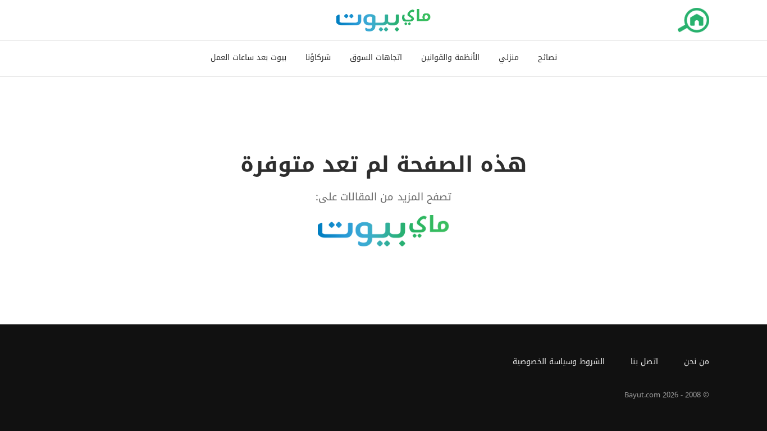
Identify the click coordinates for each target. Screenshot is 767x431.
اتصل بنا (644, 361)
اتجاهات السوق (376, 58)
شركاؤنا (318, 58)
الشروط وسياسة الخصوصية (559, 361)
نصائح (547, 58)
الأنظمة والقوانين (450, 58)
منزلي (509, 58)
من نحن (696, 361)
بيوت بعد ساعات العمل (248, 58)
